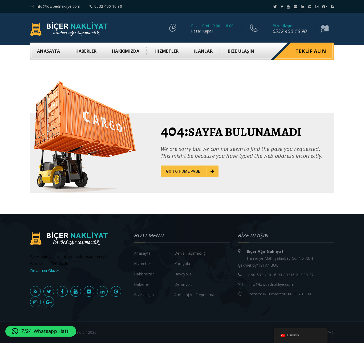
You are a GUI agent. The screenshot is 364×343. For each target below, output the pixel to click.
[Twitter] (275, 6)
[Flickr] (295, 6)
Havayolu (182, 273)
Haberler (86, 51)
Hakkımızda (125, 51)
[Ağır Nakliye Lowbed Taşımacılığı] (70, 28)
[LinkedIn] (302, 6)
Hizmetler (167, 51)
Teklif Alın (311, 51)
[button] (40, 331)
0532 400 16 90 (108, 6)
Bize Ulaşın (241, 51)
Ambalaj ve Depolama (194, 294)
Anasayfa (48, 51)
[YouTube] (288, 6)
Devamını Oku (43, 270)
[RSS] (332, 6)
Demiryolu (183, 284)
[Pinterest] (309, 6)
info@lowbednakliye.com (58, 6)
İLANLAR (203, 51)
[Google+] (324, 6)
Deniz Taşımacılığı (190, 253)
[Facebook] (282, 6)
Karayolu (182, 263)
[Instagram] (316, 6)
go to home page (183, 171)
